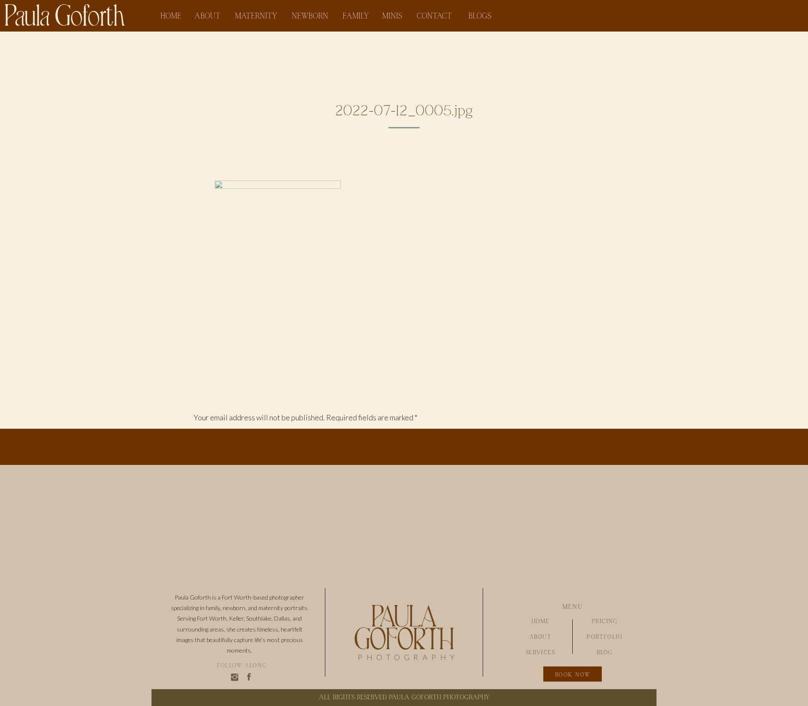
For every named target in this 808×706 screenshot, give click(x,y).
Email (205, 600)
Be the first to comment (364, 365)
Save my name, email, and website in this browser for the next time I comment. (317, 680)
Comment (211, 436)
